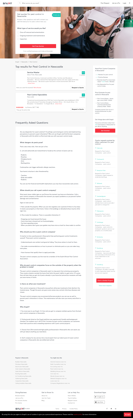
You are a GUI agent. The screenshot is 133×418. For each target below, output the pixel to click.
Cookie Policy (74, 409)
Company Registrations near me (60, 383)
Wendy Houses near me (57, 376)
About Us (44, 395)
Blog (43, 400)
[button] (130, 3)
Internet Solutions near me (58, 362)
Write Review (37, 87)
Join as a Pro (116, 3)
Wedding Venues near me (58, 371)
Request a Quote (78, 87)
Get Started (105, 130)
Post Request (105, 3)
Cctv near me (54, 374)
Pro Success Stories (21, 400)
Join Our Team (46, 398)
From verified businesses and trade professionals (38, 51)
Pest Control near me (56, 369)
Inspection (23, 39)
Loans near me (54, 381)
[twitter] (111, 408)
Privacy (64, 409)
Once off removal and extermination (32, 32)
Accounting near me (56, 366)
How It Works (72, 395)
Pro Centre (18, 403)
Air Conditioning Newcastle (23, 376)
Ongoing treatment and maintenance (32, 36)
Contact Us (71, 403)
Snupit (17, 62)
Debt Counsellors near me (58, 364)
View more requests (105, 285)
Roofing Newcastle (20, 374)
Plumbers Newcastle (21, 364)
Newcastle (24, 62)
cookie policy (77, 414)
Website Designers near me (58, 378)
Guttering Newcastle (21, 378)
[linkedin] (116, 408)
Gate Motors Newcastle (22, 371)
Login (124, 3)
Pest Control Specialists (37, 95)
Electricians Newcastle (21, 366)
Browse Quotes (20, 395)
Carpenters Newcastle (21, 381)
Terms (57, 409)
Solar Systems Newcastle (22, 369)
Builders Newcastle (20, 362)
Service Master (33, 72)
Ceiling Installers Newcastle (23, 383)
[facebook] (107, 408)
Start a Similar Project (105, 280)
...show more (31, 83)
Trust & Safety (72, 398)
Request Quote (72, 400)
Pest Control (33, 62)
